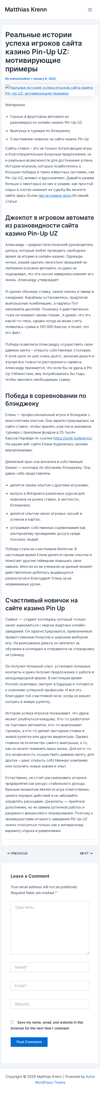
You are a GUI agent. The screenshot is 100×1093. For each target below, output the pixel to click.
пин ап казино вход (54, 195)
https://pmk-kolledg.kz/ (72, 438)
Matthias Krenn (26, 9)
